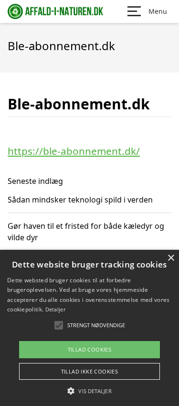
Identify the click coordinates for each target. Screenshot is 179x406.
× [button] (170, 258)
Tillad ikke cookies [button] (89, 371)
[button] (89, 390)
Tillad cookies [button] (90, 349)
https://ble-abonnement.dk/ (74, 151)
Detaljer (55, 309)
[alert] (89, 328)
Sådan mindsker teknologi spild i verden (80, 199)
